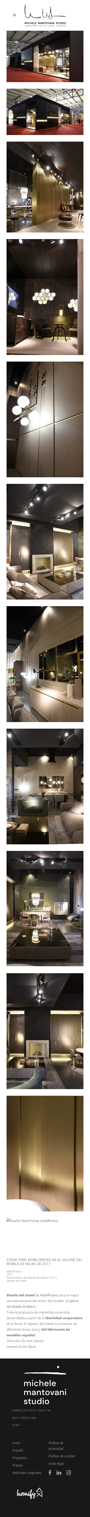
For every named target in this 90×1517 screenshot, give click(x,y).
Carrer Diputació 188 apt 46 (31, 1410)
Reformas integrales (26, 1473)
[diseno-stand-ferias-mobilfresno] (45, 1231)
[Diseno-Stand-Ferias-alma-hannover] (45, 56)
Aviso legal (56, 1463)
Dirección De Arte (17, 1346)
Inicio (16, 1443)
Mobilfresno (49, 1295)
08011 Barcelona (24, 1421)
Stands (32, 1346)
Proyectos (19, 1458)
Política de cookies (61, 1456)
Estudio (17, 1450)
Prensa (17, 1465)
